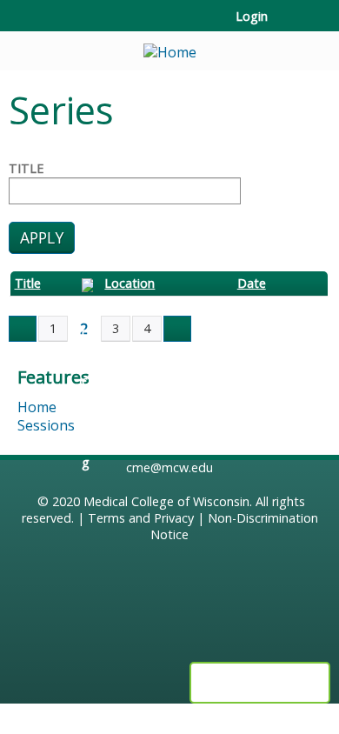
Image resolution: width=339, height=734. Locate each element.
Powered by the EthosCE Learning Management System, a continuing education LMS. (259, 683)
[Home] (169, 46)
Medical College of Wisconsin (166, 501)
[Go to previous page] (23, 329)
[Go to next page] (177, 329)
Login (252, 16)
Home (36, 407)
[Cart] (288, 25)
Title (26, 169)
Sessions (46, 425)
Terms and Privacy (141, 518)
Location (129, 283)
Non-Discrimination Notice (234, 526)
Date (251, 283)
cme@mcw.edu (169, 467)
